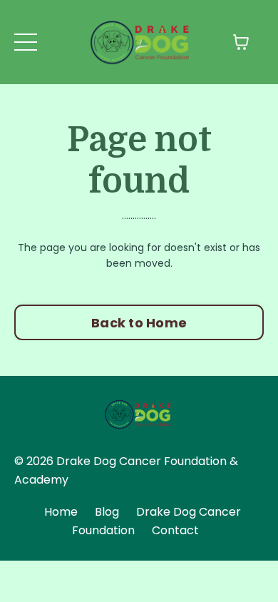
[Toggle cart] (241, 42)
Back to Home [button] (139, 323)
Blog (107, 512)
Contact (175, 530)
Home (61, 512)
